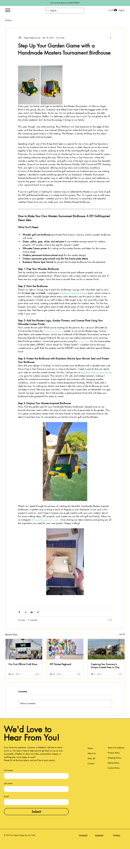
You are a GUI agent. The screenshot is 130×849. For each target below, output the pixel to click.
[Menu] (8, 10)
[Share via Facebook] (19, 612)
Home (90, 748)
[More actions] (110, 37)
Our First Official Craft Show (23, 664)
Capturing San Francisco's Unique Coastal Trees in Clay (105, 666)
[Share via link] (38, 612)
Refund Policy (113, 763)
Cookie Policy (114, 768)
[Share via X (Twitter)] (25, 612)
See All (122, 634)
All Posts (8, 20)
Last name (8, 783)
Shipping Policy (114, 757)
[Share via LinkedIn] (31, 612)
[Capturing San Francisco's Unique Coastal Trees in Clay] (106, 649)
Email (6, 796)
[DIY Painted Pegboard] (65, 649)
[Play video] (65, 561)
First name (8, 770)
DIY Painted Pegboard (60, 664)
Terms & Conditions (116, 747)
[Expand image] (29, 85)
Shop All (91, 758)
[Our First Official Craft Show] (23, 649)
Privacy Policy (114, 752)
